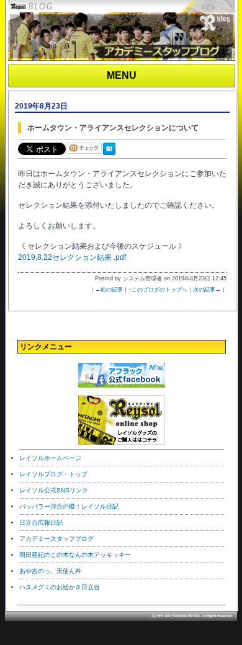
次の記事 (204, 290)
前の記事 (112, 290)
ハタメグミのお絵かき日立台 (59, 587)
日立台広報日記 (41, 522)
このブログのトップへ (159, 290)
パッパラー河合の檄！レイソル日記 (69, 506)
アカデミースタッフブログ (56, 538)
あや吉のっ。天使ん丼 (50, 570)
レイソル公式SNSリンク (53, 490)
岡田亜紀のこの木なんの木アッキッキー (75, 554)
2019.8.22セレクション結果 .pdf (72, 257)
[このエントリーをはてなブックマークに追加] (111, 155)
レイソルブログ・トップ (53, 474)
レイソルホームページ (50, 458)
